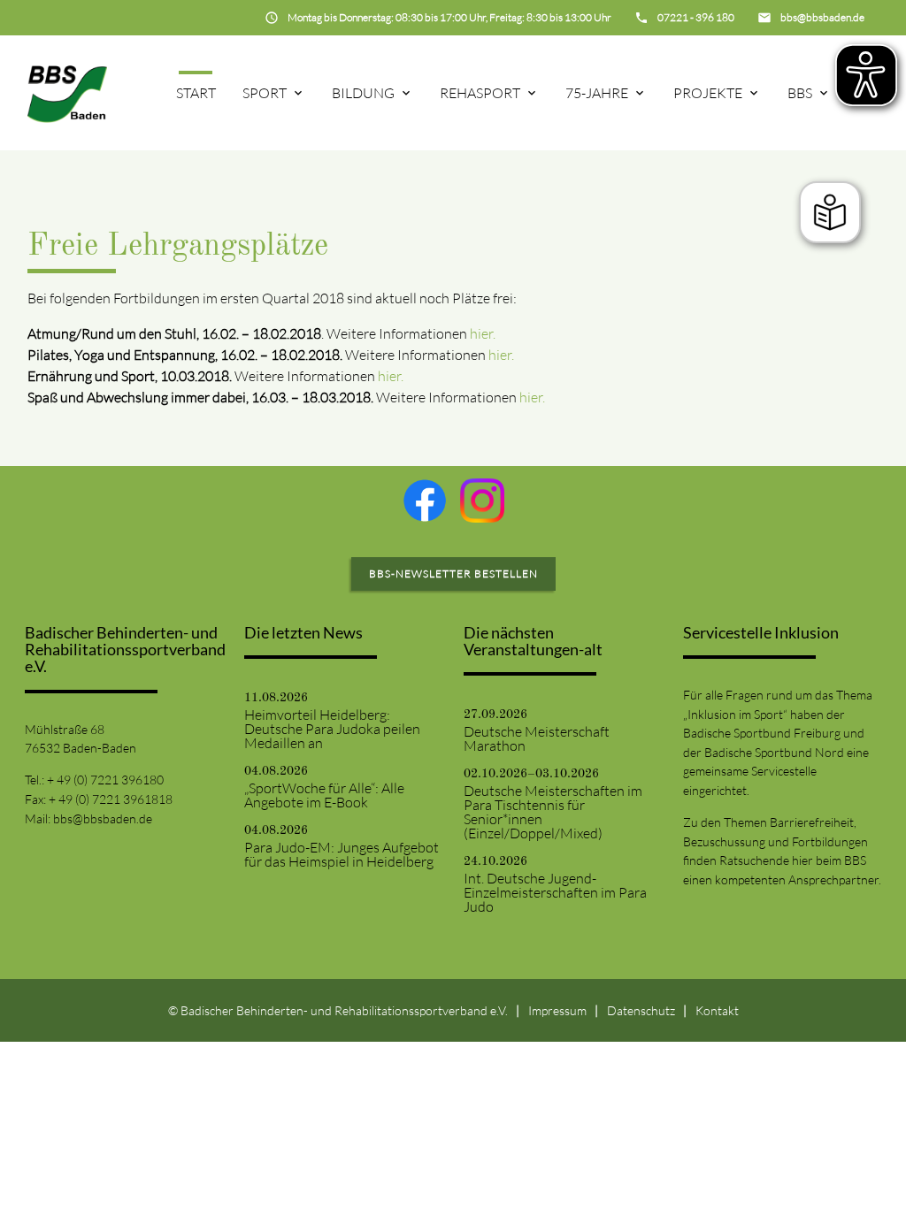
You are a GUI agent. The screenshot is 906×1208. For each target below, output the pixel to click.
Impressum (557, 1010)
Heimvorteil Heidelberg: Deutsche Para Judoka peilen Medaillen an (332, 728)
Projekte (707, 93)
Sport (264, 93)
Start (196, 93)
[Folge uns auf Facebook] (425, 500)
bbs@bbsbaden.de (102, 818)
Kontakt (717, 1010)
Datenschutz (641, 1010)
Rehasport (480, 93)
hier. (482, 333)
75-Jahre (596, 93)
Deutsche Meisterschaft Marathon (537, 738)
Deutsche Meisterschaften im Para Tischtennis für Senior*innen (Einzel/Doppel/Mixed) (553, 812)
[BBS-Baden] (67, 93)
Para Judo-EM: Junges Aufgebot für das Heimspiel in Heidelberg (341, 854)
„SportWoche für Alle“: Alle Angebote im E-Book (324, 795)
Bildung (363, 93)
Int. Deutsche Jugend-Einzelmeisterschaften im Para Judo (555, 892)
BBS (799, 93)
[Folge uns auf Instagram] (482, 500)
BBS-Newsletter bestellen (453, 573)
